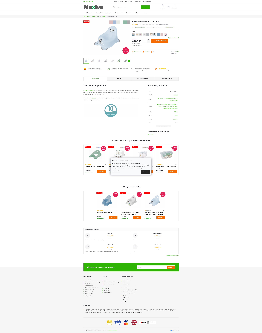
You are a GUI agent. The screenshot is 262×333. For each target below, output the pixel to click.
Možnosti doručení (175, 38)
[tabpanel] (95, 160)
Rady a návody (126, 282)
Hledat (145, 7)
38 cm (175, 112)
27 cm (175, 115)
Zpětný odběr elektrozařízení (129, 293)
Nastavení (115, 171)
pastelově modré (164, 98)
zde (141, 168)
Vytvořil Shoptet (175, 330)
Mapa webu (125, 299)
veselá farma (174, 108)
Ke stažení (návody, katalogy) (129, 291)
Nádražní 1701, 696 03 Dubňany (93, 281)
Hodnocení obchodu (147, 1)
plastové (175, 95)
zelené (175, 100)
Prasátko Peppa (173, 106)
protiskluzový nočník (140, 27)
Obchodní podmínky (127, 287)
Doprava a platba (137, 1)
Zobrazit (101, 171)
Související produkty (142, 78)
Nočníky (152, 135)
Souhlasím (145, 172)
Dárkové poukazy (126, 297)
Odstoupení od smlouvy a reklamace (130, 286)
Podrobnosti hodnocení (149, 24)
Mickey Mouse (162, 106)
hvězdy (165, 104)
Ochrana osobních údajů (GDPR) (130, 289)
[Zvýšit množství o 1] (148, 40)
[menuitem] (88, 13)
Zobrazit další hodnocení (172, 255)
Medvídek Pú (174, 104)
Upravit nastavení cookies (113, 330)
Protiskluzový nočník (88, 90)
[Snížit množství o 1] (148, 42)
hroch (169, 104)
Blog (126, 1)
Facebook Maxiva (89, 291)
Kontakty (115, 1)
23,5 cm (175, 119)
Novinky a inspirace (127, 280)
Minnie (167, 106)
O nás (131, 1)
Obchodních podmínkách (138, 312)
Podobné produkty (166, 78)
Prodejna (121, 1)
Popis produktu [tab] (95, 78)
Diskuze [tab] (119, 78)
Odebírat (170, 267)
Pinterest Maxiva (89, 295)
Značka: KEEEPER (175, 51)
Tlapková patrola (167, 108)
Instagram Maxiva (90, 293)
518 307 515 (106, 288)
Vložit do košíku (161, 40)
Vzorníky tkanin (126, 295)
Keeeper (94, 98)
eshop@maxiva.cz (107, 292)
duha (162, 104)
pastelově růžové (172, 98)
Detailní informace (169, 27)
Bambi (158, 104)
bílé (158, 98)
